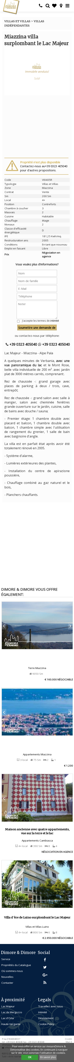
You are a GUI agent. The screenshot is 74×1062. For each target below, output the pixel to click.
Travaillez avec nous (50, 1006)
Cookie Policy (46, 1024)
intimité (54, 320)
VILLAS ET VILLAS (17, 21)
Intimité (42, 1012)
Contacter (7, 982)
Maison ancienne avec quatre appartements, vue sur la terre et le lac (37, 831)
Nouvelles (7, 977)
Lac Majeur (8, 1006)
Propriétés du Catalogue (16, 965)
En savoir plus (48, 1057)
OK (29, 1057)
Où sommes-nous (12, 971)
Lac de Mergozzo (11, 1012)
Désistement (45, 1018)
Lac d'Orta (7, 1018)
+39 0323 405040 (22, 344)
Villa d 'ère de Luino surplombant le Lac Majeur (37, 917)
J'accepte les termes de (40, 320)
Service (5, 959)
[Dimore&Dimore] (11, 7)
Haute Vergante (11, 1024)
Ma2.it (69, 1042)
